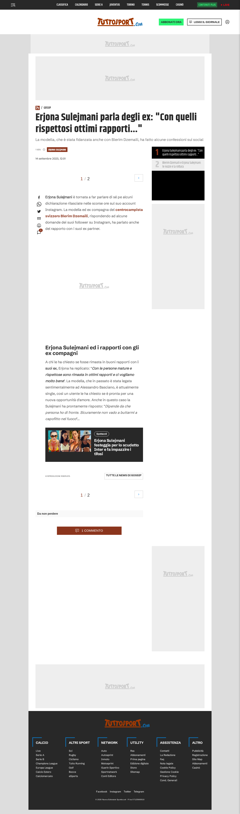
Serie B (40, 759)
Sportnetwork (109, 771)
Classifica (62, 4)
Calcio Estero (43, 771)
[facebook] (39, 197)
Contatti (164, 750)
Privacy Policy (168, 776)
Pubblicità (197, 750)
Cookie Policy (168, 767)
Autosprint (107, 755)
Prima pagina (137, 759)
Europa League (44, 767)
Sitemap (135, 771)
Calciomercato (44, 776)
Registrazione (200, 755)
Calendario (81, 4)
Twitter (127, 791)
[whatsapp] (39, 204)
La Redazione (167, 755)
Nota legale (166, 763)
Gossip (47, 108)
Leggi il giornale (207, 22)
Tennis (145, 4)
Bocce (72, 771)
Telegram (139, 791)
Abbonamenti (137, 755)
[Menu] (13, 4)
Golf (71, 767)
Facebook (101, 791)
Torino (131, 4)
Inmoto (105, 759)
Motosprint (107, 763)
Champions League (46, 763)
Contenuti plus (207, 5)
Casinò (179, 4)
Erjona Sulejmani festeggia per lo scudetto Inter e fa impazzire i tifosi (116, 447)
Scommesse (162, 4)
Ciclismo (74, 759)
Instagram (115, 791)
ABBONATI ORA (171, 22)
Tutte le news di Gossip (123, 475)
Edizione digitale (139, 763)
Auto (104, 750)
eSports (73, 776)
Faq (162, 759)
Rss (132, 750)
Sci (70, 750)
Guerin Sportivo (110, 767)
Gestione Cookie (169, 771)
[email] (39, 218)
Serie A (99, 4)
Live (226, 5)
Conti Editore (108, 776)
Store (133, 767)
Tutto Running (77, 763)
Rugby (72, 755)
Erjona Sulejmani (57, 150)
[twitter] (39, 211)
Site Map (197, 759)
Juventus (115, 4)
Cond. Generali (168, 780)
